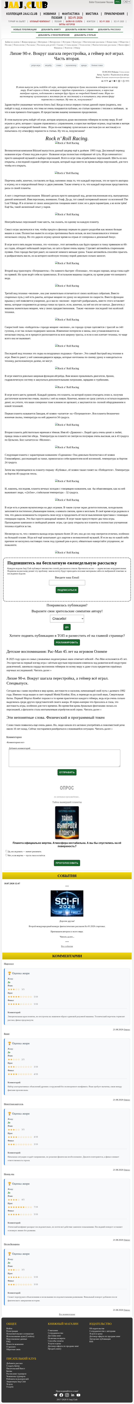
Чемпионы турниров (15, 1376)
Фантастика (71, 14)
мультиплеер (71, 65)
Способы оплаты (56, 1341)
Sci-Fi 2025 (119, 21)
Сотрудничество (55, 1333)
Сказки (60, 45)
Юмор (77, 48)
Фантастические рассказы (104, 45)
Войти (91, 2)
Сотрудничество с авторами (102, 1331)
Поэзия (56, 17)
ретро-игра (35, 65)
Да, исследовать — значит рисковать (24, 851)
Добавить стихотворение (54, 35)
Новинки (49, 14)
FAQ (8, 1341)
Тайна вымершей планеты (67, 802)
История (66, 42)
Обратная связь (13, 1349)
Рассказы (31, 45)
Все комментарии (67, 1314)
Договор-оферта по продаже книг (63, 1346)
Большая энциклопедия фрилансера (115, 77)
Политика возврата (56, 1338)
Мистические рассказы (93, 42)
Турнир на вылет (17, 21)
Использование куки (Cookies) (20, 1336)
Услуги (9, 1384)
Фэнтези (91, 21)
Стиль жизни (71, 45)
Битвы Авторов (67, 24)
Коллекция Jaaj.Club (21, 14)
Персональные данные (16, 1339)
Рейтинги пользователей (17, 1379)
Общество (124, 42)
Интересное (55, 42)
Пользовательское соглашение (20, 1333)
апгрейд (48, 65)
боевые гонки (97, 65)
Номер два (9, 1174)
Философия (123, 45)
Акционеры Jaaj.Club (16, 1381)
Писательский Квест (15, 1368)
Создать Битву (13, 1366)
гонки (58, 65)
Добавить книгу (51, 29)
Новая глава (112, 42)
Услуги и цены (54, 1343)
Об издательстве (96, 1328)
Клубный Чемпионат (40, 21)
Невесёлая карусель (13, 1104)
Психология (19, 45)
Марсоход (9, 963)
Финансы (58, 48)
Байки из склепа (74, 21)
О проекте (11, 1347)
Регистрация (100, 2)
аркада (84, 65)
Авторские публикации (100, 1339)
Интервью (42, 42)
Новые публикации (25, 29)
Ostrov (127, 1029)
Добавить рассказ (109, 29)
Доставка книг (54, 1335)
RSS (91, 1341)
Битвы (9, 1371)
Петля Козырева (12, 1244)
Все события (67, 946)
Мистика (92, 14)
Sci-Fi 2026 (75, 17)
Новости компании (15, 1344)
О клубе (10, 1387)
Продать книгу (54, 1348)
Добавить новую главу (79, 29)
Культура (77, 42)
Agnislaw (106, 75)
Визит (6, 1034)
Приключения (114, 14)
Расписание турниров (16, 1373)
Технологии (84, 45)
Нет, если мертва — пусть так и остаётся (26, 855)
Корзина (110, 2)
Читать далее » (42, 670)
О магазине (53, 1330)
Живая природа (29, 42)
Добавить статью (85, 35)
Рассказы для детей (46, 45)
